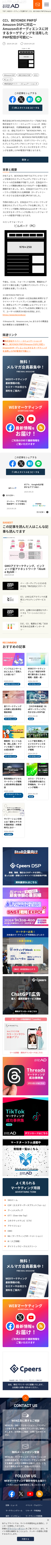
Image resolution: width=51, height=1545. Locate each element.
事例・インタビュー (13, 1516)
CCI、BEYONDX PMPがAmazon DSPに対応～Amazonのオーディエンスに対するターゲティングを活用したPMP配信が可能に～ (25, 347)
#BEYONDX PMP (24, 75)
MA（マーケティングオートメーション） (26, 1236)
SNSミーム (13, 1200)
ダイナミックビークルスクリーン (22, 1246)
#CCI (36, 75)
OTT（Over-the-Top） (18, 1215)
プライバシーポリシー (16, 1528)
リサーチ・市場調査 (33, 1510)
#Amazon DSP (9, 75)
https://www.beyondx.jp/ (14, 314)
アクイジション (14, 1225)
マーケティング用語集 (34, 1516)
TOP (4, 11)
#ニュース (8, 79)
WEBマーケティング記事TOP (17, 11)
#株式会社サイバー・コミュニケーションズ (20, 83)
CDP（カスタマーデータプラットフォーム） (27, 1205)
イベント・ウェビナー (34, 1505)
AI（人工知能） (14, 1241)
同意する (25, 1539)
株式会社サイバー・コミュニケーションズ (23, 341)
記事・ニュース (11, 1505)
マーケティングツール (14, 1510)
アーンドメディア (15, 1210)
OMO (10, 1230)
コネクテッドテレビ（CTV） (20, 1220)
